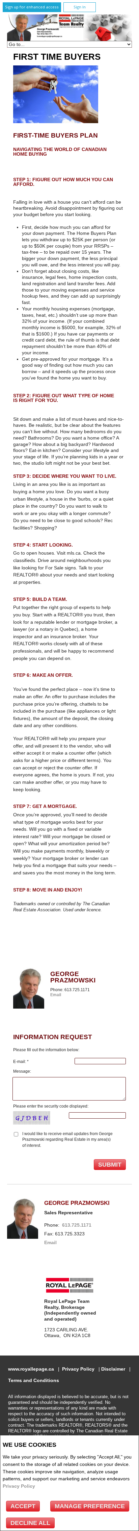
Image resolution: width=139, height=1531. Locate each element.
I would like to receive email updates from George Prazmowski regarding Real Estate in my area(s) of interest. (67, 1139)
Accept (22, 1506)
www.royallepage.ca (31, 1369)
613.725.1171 (76, 1225)
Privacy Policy (19, 1486)
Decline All (30, 1523)
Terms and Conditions (33, 1380)
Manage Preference (90, 1506)
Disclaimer (113, 1369)
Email (55, 995)
